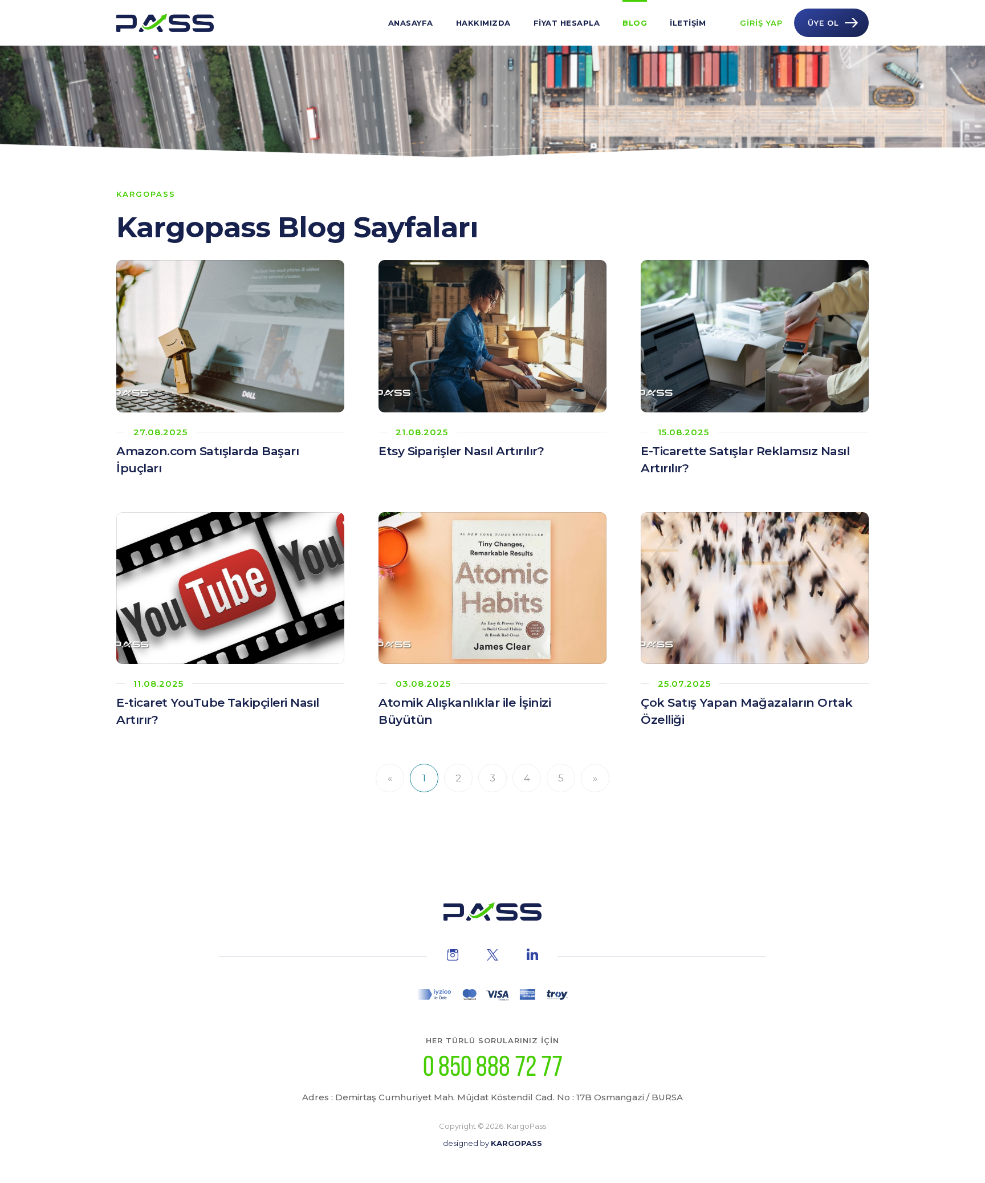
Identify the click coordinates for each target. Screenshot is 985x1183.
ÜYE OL (823, 22)
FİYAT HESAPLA (567, 22)
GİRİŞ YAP (761, 22)
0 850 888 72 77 (493, 1066)
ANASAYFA (410, 22)
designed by (492, 1143)
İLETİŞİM (688, 22)
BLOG (634, 22)
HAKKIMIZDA (483, 22)
